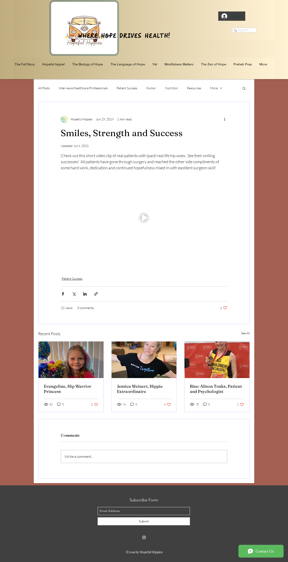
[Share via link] (96, 294)
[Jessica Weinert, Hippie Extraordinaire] (144, 360)
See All (245, 333)
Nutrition (171, 88)
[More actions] (224, 119)
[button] (244, 88)
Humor (151, 88)
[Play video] (144, 218)
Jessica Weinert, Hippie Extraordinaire (140, 389)
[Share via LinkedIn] (85, 294)
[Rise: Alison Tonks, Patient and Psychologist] (217, 360)
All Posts (44, 88)
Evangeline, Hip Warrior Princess (67, 389)
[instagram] (144, 537)
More (214, 88)
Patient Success (127, 88)
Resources (194, 88)
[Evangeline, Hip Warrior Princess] (71, 360)
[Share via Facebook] (63, 294)
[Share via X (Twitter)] (74, 294)
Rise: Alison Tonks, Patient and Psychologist (216, 389)
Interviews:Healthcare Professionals (83, 88)
